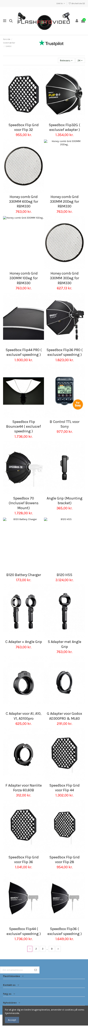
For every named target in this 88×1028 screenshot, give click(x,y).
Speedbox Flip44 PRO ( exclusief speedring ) (24, 352)
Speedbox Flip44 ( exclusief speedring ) (24, 931)
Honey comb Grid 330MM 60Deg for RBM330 (23, 201)
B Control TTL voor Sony (64, 424)
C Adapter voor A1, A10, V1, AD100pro (23, 716)
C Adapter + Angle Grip (23, 641)
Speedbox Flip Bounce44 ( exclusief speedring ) (23, 426)
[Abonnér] (35, 970)
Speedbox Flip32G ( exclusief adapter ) (64, 127)
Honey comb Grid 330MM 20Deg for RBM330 (64, 201)
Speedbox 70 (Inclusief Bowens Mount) (23, 503)
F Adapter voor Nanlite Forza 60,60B (24, 787)
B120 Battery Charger (23, 575)
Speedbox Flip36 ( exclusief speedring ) (64, 931)
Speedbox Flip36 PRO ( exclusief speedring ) (64, 352)
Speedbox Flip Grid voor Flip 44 (64, 787)
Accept (12, 1020)
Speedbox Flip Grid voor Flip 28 (64, 859)
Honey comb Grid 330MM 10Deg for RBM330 (23, 278)
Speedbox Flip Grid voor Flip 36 (23, 859)
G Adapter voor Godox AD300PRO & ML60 (64, 716)
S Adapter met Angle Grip (64, 644)
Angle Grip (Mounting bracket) (64, 500)
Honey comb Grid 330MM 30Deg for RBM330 (64, 278)
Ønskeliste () (78, 3)
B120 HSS (64, 575)
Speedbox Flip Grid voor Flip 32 (23, 127)
